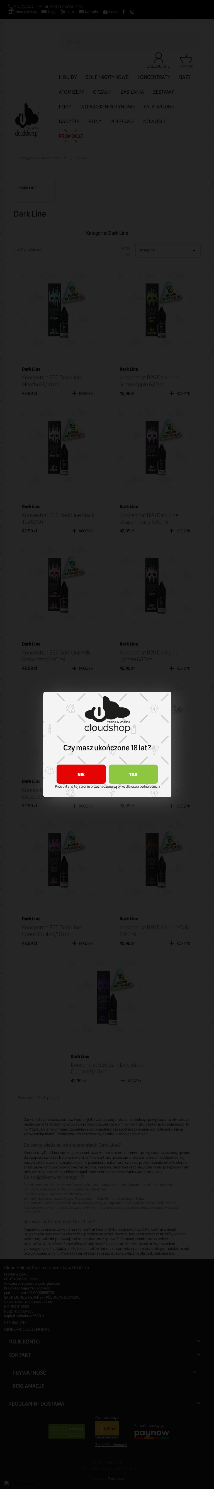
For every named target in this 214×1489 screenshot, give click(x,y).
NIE (81, 774)
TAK (133, 774)
